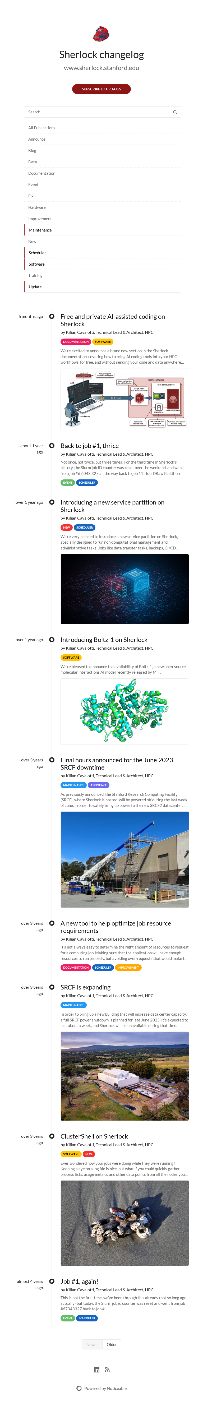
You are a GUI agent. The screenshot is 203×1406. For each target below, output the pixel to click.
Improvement (40, 218)
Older (112, 1344)
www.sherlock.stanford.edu (101, 67)
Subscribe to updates (101, 89)
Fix (31, 195)
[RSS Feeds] (107, 1368)
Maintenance (40, 230)
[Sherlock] (101, 34)
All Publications (41, 127)
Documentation (41, 173)
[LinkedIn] (99, 1368)
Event (33, 184)
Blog (32, 150)
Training (35, 275)
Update (35, 286)
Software (37, 264)
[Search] (175, 112)
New (32, 241)
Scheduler (37, 252)
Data (32, 161)
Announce (36, 139)
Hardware (37, 207)
